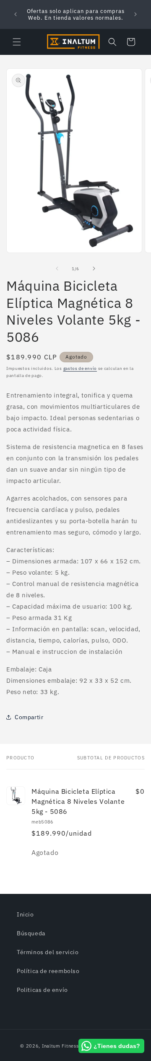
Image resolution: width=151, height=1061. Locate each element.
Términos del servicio (48, 952)
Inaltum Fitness (60, 1046)
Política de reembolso (48, 971)
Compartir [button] (29, 717)
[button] (17, 42)
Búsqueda (31, 933)
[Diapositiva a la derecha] (94, 268)
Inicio (25, 914)
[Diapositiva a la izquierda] (57, 268)
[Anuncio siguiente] (135, 14)
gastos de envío (80, 368)
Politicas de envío (42, 990)
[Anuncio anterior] (15, 14)
